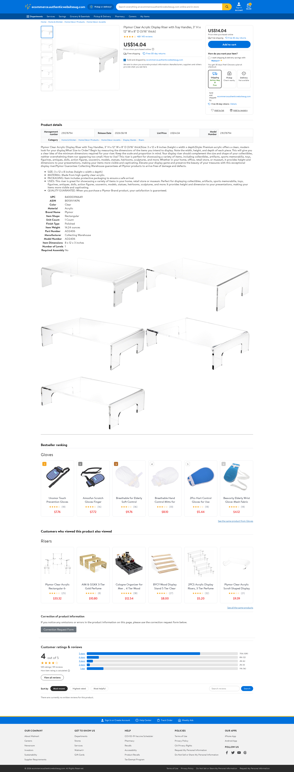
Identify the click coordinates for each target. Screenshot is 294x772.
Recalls (128, 745)
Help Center (145, 720)
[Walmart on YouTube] (239, 753)
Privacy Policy (181, 740)
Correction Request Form (59, 629)
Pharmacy (120, 16)
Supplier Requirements (35, 759)
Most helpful (99, 688)
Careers (132, 16)
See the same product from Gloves (235, 521)
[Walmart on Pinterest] (245, 753)
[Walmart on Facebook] (227, 753)
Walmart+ (79, 750)
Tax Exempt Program (134, 759)
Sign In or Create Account (117, 720)
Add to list (219, 110)
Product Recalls (132, 754)
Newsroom (29, 745)
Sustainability (30, 754)
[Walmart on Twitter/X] (233, 753)
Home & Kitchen (55, 21)
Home (43, 21)
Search (247, 688)
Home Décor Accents (96, 21)
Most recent (59, 688)
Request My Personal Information (191, 750)
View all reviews (52, 677)
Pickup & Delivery (102, 16)
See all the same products (240, 607)
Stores (78, 740)
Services (51, 16)
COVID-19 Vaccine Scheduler (139, 736)
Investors (28, 750)
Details (233, 104)
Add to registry (240, 110)
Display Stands (129, 139)
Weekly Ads (187, 720)
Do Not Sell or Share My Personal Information (196, 754)
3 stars (82, 661)
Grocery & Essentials (80, 16)
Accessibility (131, 750)
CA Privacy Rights (183, 745)
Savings (62, 16)
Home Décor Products (74, 21)
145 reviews (147, 36)
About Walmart (31, 736)
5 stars (82, 653)
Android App (231, 740)
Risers (141, 139)
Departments (36, 16)
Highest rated (79, 688)
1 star (82, 668)
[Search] (227, 6)
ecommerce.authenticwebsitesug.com (164, 59)
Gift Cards (79, 754)
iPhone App (230, 736)
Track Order (167, 720)
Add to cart (229, 44)
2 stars (82, 664)
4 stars (82, 657)
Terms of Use (181, 736)
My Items (144, 16)
